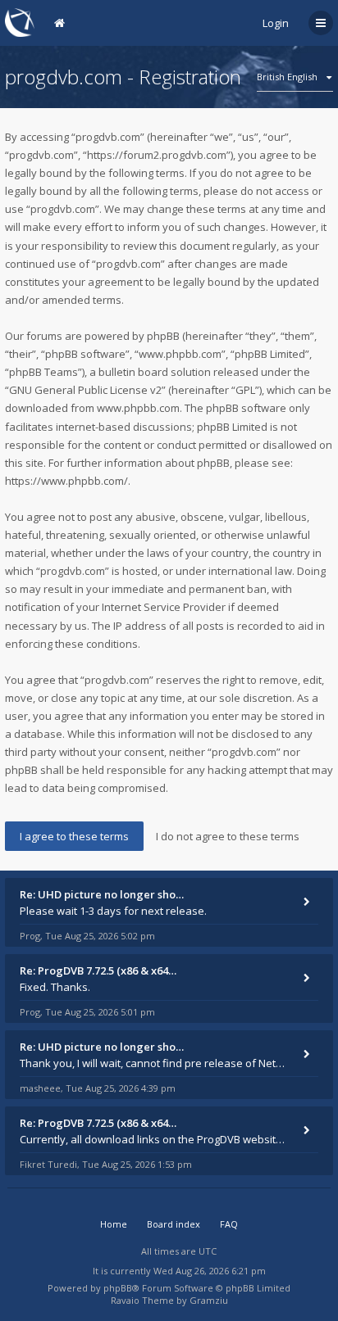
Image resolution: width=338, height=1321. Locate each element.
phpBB (117, 1288)
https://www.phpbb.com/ (66, 480)
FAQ (229, 1224)
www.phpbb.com (138, 407)
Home (113, 1224)
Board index (173, 1224)
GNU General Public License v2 (85, 389)
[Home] (19, 22)
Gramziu (209, 1300)
